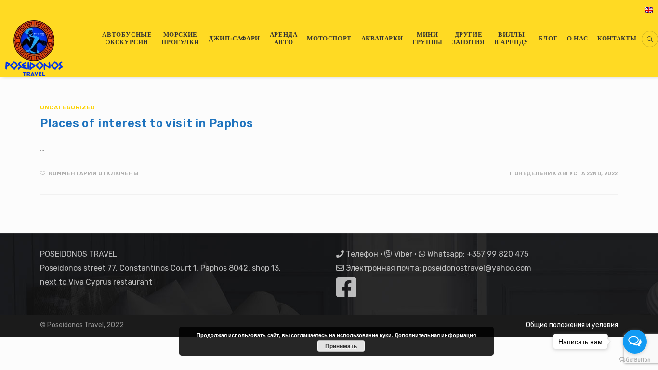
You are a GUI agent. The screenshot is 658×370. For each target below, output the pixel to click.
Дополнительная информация (435, 335)
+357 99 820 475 (497, 254)
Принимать (341, 346)
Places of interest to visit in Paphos (146, 123)
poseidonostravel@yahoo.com (477, 268)
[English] (649, 9)
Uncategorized (67, 107)
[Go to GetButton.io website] (634, 360)
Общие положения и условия (572, 325)
